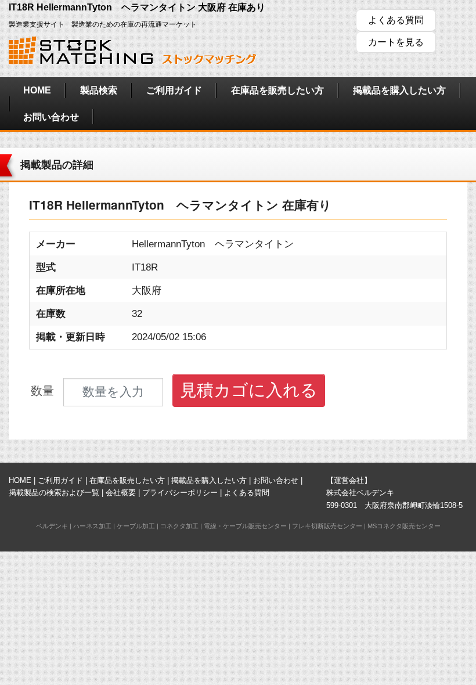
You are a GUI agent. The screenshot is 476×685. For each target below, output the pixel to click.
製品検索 (98, 90)
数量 (42, 391)
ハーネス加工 (92, 525)
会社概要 (121, 492)
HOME (37, 90)
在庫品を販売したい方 (277, 90)
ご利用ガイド (174, 90)
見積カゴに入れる (249, 390)
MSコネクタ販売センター (404, 525)
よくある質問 (396, 20)
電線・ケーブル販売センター (245, 525)
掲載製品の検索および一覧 (54, 492)
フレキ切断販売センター (327, 525)
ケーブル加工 (136, 525)
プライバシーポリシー (180, 492)
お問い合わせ (51, 117)
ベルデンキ (52, 525)
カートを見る (396, 42)
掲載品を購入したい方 (399, 90)
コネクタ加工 (179, 525)
